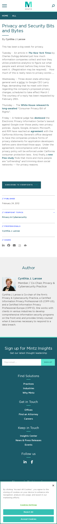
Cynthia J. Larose (15, 39)
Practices (28, 384)
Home (5, 16)
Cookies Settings (28, 505)
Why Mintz (28, 393)
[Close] (53, 485)
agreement (37, 131)
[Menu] (5, 6)
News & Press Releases (28, 440)
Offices (28, 410)
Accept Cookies (28, 519)
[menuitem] (5, 15)
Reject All (28, 512)
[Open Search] (53, 5)
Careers (28, 419)
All (14, 16)
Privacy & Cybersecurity (14, 217)
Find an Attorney (28, 414)
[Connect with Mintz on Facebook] (32, 463)
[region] (28, 502)
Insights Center (28, 436)
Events (28, 445)
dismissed (39, 118)
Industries (28, 388)
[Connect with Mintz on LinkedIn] (25, 463)
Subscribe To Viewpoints (19, 185)
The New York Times (40, 53)
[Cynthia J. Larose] (9, 284)
